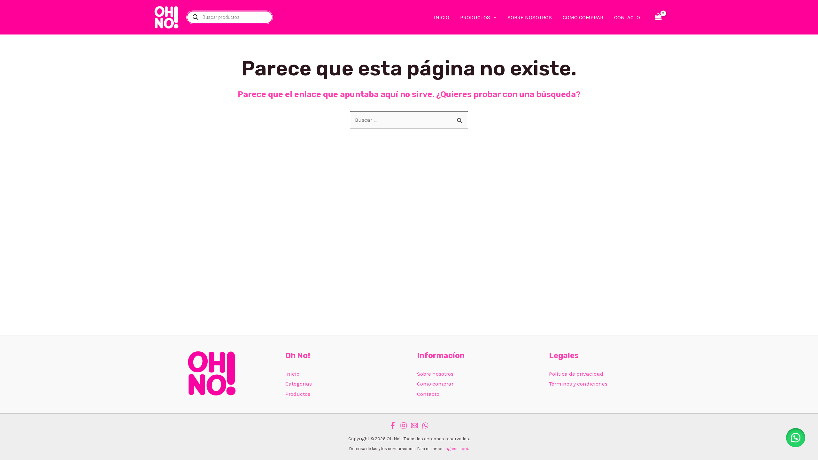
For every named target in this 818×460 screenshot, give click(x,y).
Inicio (292, 374)
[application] (493, 17)
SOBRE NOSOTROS (529, 17)
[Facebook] (392, 425)
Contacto (428, 394)
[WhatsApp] (425, 425)
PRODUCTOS (475, 17)
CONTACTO (627, 17)
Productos (297, 394)
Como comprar (435, 383)
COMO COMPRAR (583, 17)
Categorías (298, 383)
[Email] (414, 425)
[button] (795, 437)
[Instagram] (403, 425)
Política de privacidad (576, 374)
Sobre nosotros (435, 374)
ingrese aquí (456, 448)
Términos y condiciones (578, 383)
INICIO (441, 17)
